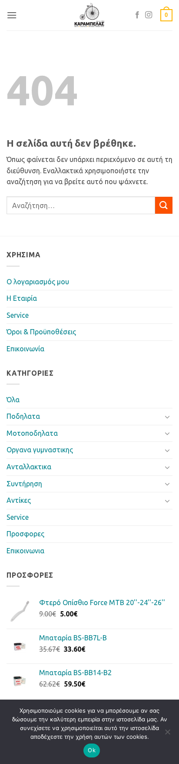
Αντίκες (19, 500)
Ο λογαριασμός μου (38, 282)
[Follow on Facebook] (137, 15)
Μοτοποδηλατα (32, 433)
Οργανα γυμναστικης (40, 450)
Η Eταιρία (22, 298)
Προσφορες (25, 534)
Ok (92, 750)
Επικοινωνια (25, 551)
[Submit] (163, 205)
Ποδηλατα (23, 416)
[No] (167, 734)
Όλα (13, 400)
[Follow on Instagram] (148, 15)
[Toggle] (167, 416)
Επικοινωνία (25, 349)
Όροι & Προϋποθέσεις (41, 332)
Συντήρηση (24, 484)
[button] (12, 15)
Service (18, 315)
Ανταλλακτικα (29, 467)
